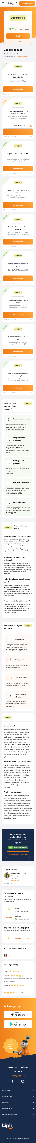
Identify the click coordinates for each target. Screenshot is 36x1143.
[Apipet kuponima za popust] (8, 938)
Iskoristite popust (18, 89)
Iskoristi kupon (18, 132)
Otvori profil (15, 880)
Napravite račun (27, 3)
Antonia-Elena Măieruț (19, 873)
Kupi (18, 36)
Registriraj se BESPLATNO (18, 855)
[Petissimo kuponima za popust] (18, 938)
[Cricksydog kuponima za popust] (27, 938)
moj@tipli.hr (18, 1075)
